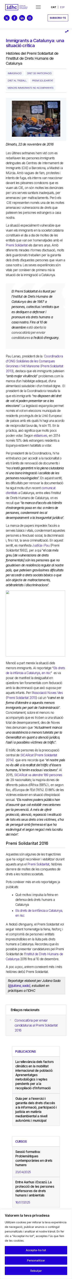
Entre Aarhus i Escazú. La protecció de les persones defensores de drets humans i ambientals (34, 1188)
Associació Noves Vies (48, 693)
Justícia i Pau (41, 545)
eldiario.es (40, 435)
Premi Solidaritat (16, 245)
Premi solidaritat (42, 80)
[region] (36, 1244)
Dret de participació (39, 73)
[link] (16, 7)
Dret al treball (17, 80)
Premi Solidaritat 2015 (21, 698)
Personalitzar (36, 1260)
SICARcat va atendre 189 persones (38, 775)
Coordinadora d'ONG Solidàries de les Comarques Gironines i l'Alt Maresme (34, 361)
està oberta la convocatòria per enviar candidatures (29, 333)
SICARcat (26, 755)
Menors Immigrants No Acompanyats (31, 87)
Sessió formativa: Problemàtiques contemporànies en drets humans (33, 1158)
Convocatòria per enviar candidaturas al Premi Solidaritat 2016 (36, 1025)
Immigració (15, 73)
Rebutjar (36, 1270)
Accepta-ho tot (36, 1250)
